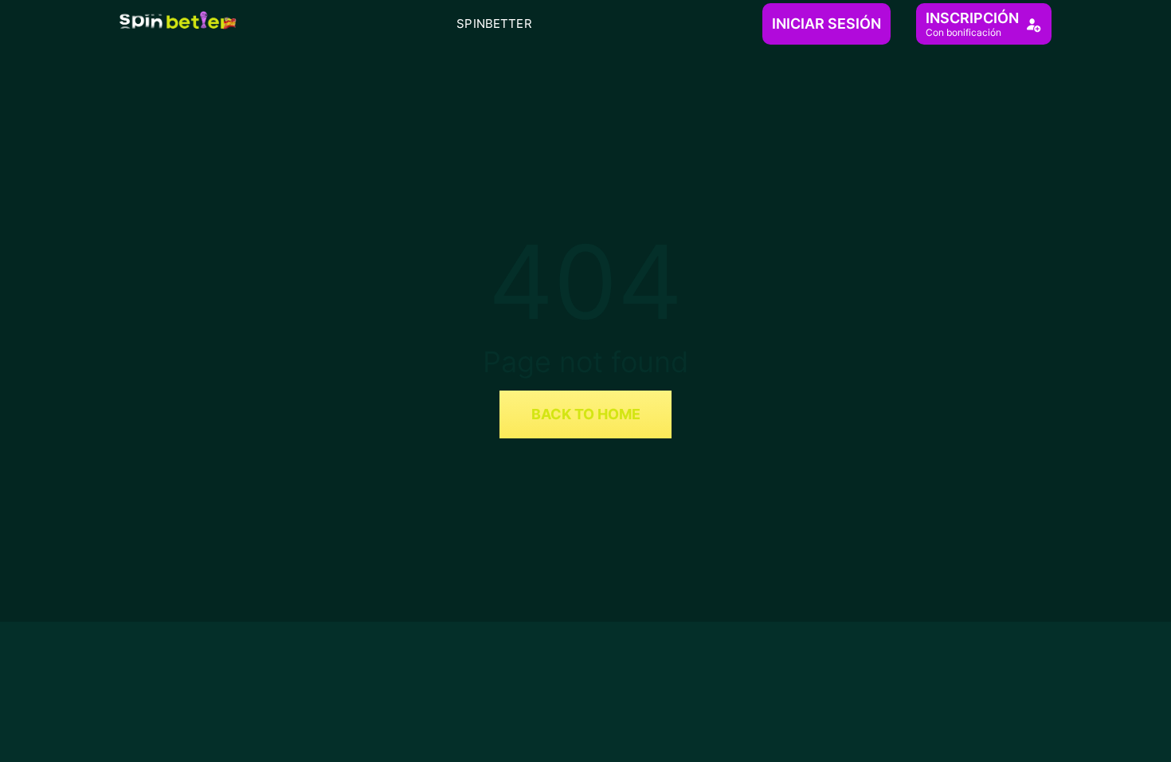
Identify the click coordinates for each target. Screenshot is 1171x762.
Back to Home (585, 414)
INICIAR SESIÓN (826, 23)
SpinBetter (494, 23)
